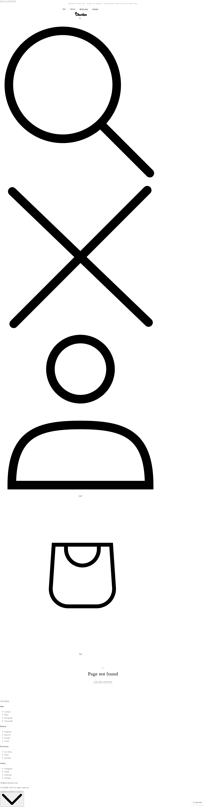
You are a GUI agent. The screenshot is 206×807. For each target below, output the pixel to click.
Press (6, 755)
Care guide (8, 721)
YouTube (7, 778)
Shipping (7, 731)
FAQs (6, 714)
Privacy (7, 738)
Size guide (8, 718)
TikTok (6, 771)
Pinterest (8, 775)
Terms (6, 741)
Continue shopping (103, 682)
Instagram (8, 768)
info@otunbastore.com (9, 783)
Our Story (8, 752)
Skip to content (8, 1)
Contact (7, 711)
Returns (7, 735)
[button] (64, 9)
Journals (7, 758)
